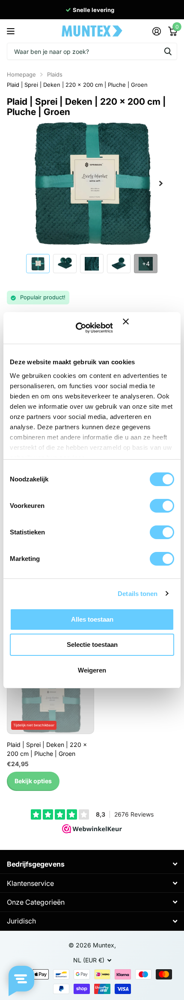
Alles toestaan (92, 619)
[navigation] (38, 263)
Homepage (21, 74)
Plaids (54, 74)
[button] (160, 183)
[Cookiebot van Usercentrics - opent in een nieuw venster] (82, 327)
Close (92, 864)
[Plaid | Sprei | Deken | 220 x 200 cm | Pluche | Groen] (50, 701)
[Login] (156, 31)
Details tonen (137, 593)
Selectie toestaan (92, 644)
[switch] (162, 506)
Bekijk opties (33, 781)
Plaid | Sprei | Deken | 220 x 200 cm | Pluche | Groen (77, 84)
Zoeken (167, 51)
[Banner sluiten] (148, 327)
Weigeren (92, 670)
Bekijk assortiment (12, 31)
